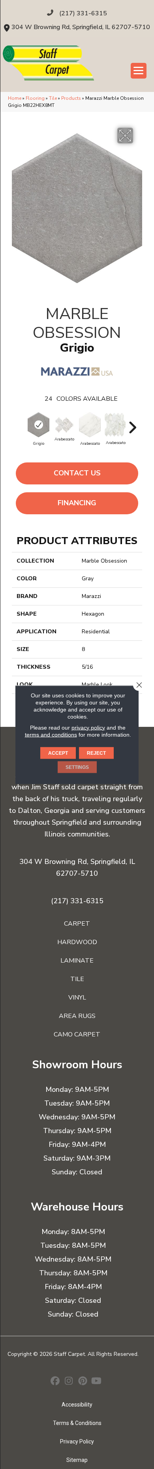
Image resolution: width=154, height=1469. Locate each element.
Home (14, 98)
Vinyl (77, 997)
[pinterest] (82, 1382)
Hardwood (77, 942)
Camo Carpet (77, 1034)
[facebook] (55, 1382)
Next (132, 423)
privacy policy (88, 727)
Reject (96, 753)
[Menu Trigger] (138, 71)
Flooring (35, 98)
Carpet (77, 923)
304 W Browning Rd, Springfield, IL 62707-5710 (80, 27)
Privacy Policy (77, 1441)
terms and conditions (51, 734)
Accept (58, 753)
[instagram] (69, 1382)
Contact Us (77, 473)
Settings (77, 767)
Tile (53, 98)
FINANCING (77, 503)
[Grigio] (38, 424)
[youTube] (96, 1382)
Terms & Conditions (77, 1423)
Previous (22, 423)
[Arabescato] (64, 424)
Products (71, 98)
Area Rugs (77, 1016)
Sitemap (77, 1460)
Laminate (77, 960)
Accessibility (77, 1404)
